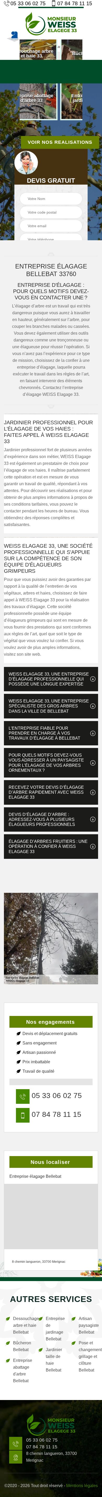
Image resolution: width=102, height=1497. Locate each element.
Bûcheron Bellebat (22, 1346)
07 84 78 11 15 (74, 3)
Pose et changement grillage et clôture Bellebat (88, 1356)
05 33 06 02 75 (28, 3)
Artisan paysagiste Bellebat (88, 1325)
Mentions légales (82, 1485)
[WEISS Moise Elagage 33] (51, 23)
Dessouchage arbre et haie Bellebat (22, 1325)
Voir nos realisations (60, 142)
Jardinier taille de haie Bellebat (54, 1359)
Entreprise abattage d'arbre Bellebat (22, 1370)
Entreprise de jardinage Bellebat (55, 1328)
